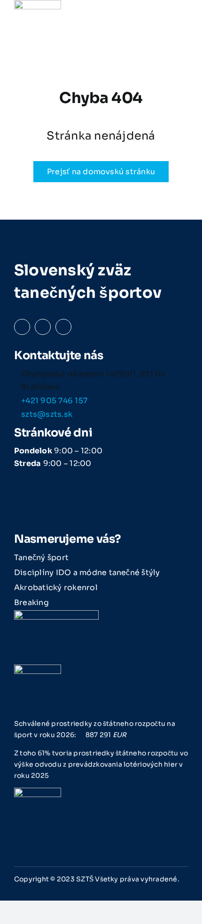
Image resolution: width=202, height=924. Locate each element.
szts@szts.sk (46, 414)
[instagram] (43, 327)
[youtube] (63, 327)
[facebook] (22, 327)
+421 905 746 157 (54, 401)
